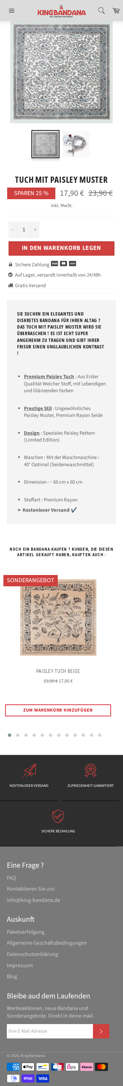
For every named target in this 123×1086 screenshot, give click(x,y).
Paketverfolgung (25, 932)
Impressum (20, 965)
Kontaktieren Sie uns (31, 889)
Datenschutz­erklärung (32, 954)
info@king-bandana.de (33, 900)
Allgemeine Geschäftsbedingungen (47, 943)
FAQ (11, 878)
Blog (12, 976)
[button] (9, 735)
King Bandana (32, 1056)
